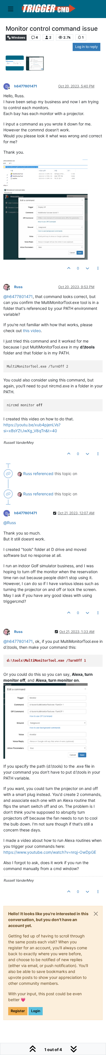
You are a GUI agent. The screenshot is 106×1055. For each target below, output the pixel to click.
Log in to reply (86, 47)
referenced (43, 473)
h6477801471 (25, 86)
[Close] (95, 913)
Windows (18, 37)
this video (32, 330)
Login (35, 1011)
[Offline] (8, 85)
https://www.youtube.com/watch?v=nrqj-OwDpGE (49, 852)
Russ (18, 287)
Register (18, 1011)
